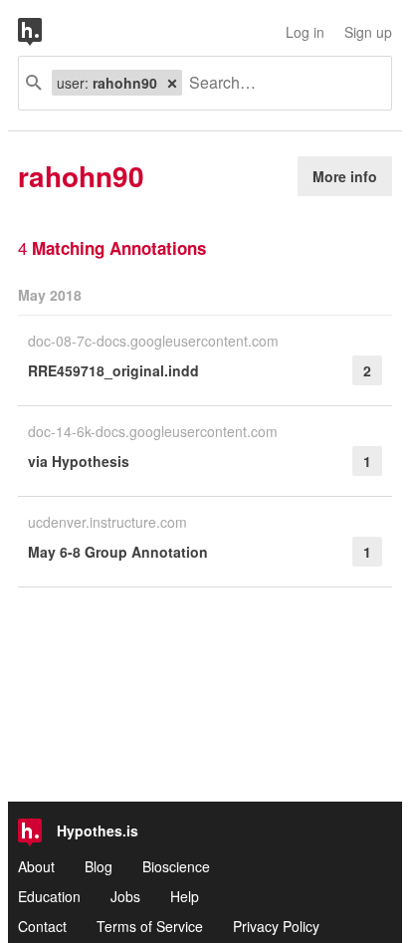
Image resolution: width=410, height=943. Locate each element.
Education (49, 896)
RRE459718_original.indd (113, 370)
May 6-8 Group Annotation (118, 552)
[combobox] (279, 83)
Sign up (368, 32)
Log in (305, 32)
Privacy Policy (276, 926)
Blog (98, 866)
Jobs (125, 896)
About (36, 866)
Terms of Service (150, 926)
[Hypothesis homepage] (45, 32)
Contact (42, 926)
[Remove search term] (172, 83)
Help (184, 896)
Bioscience (176, 866)
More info (344, 176)
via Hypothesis (78, 461)
